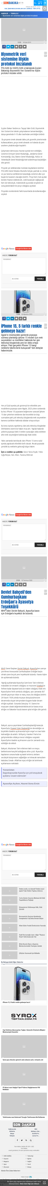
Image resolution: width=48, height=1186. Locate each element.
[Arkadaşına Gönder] (16, 46)
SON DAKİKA (7, 1156)
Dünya (29, 1167)
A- (46, 56)
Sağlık (29, 1161)
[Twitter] (8, 46)
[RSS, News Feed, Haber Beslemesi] (26, 1140)
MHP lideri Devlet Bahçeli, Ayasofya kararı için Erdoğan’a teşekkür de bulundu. (20, 612)
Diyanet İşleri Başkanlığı (20, 728)
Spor (5, 1164)
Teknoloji (30, 1156)
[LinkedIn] (12, 46)
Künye (12, 1133)
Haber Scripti (25, 1177)
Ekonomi (6, 1167)
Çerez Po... (36, 1136)
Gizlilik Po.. (36, 1133)
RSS (36, 1129)
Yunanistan (8, 770)
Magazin (6, 1161)
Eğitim (29, 1159)
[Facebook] (4, 46)
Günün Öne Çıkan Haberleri (10, 1171)
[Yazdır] (20, 46)
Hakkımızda (12, 1129)
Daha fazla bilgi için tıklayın (29, 1184)
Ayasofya (33, 668)
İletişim (12, 1136)
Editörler (12, 1131)
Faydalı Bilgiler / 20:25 (22, 7)
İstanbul (40, 685)
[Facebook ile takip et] (17, 1140)
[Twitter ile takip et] (22, 1140)
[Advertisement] (24, 102)
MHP (3, 668)
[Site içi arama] (30, 1140)
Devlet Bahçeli (23, 668)
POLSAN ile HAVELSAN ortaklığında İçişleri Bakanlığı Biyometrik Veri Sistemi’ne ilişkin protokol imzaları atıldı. (21, 71)
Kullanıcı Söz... (36, 1131)
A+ (45, 53)
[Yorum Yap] (24, 46)
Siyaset (6, 1159)
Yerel (29, 1164)
